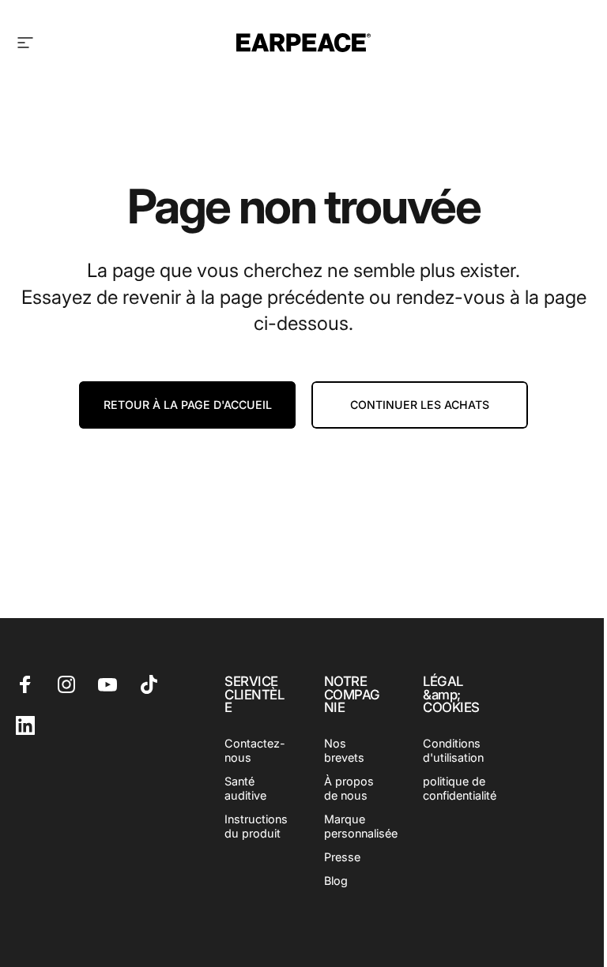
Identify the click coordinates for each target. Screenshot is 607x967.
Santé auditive (245, 788)
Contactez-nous (254, 750)
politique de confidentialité (459, 788)
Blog (336, 880)
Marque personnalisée (361, 826)
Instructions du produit (256, 826)
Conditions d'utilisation (453, 750)
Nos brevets (344, 750)
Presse (342, 857)
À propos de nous (349, 788)
